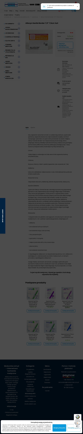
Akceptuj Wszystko (59, 428)
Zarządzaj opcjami (74, 428)
